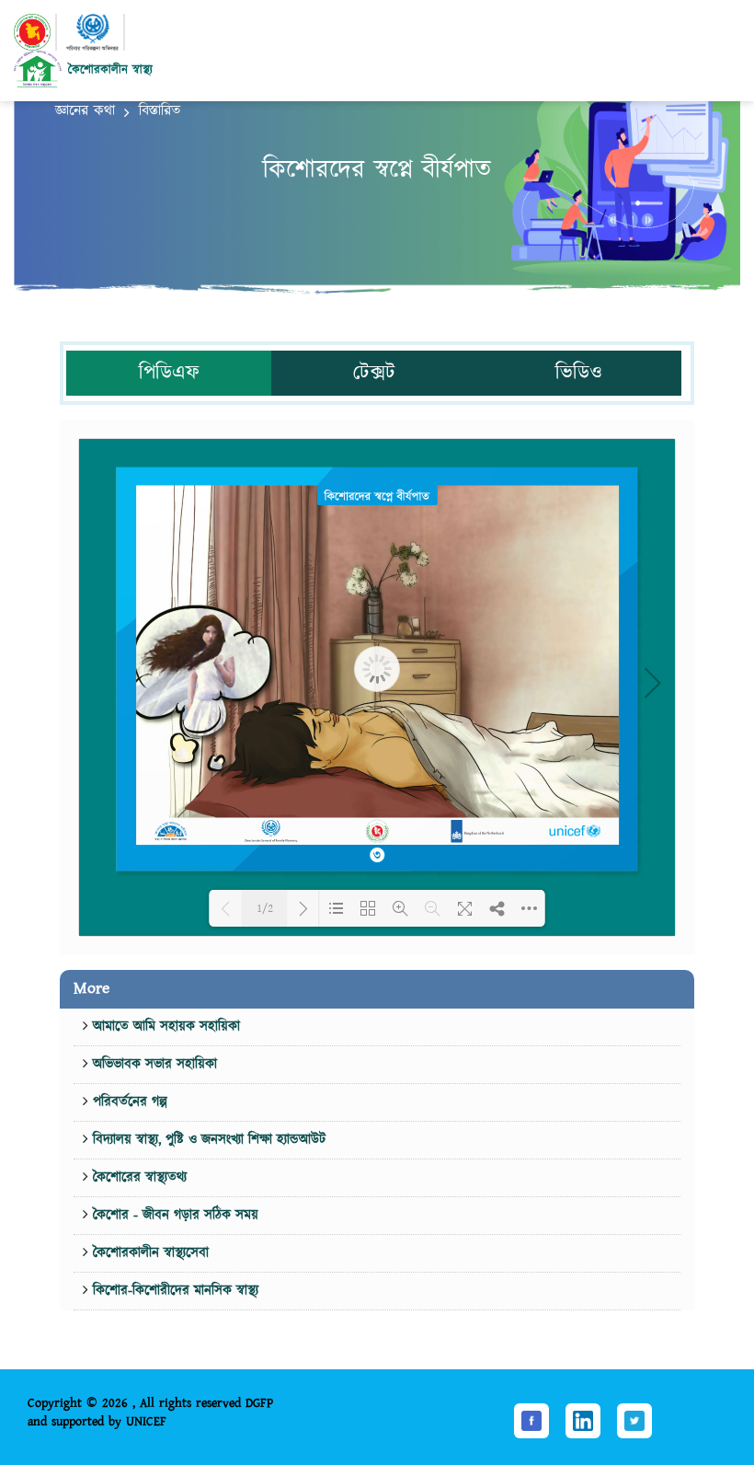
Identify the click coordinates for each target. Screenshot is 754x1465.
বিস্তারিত (159, 110)
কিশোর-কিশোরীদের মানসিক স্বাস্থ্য (173, 1290)
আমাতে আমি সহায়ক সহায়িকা (164, 1026)
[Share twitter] (634, 1419)
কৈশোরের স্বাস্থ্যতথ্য (137, 1177)
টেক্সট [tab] (374, 373)
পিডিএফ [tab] (169, 373)
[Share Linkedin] (583, 1419)
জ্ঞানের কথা (85, 110)
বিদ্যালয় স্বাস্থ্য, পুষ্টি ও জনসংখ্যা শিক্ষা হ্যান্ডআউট (207, 1139)
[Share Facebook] (531, 1419)
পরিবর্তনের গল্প (127, 1102)
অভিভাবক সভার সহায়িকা (152, 1064)
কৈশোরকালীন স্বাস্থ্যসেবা (148, 1253)
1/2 (265, 908)
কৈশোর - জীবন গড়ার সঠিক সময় (173, 1215)
